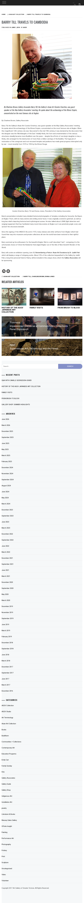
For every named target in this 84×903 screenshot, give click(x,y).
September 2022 (7, 540)
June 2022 (5, 546)
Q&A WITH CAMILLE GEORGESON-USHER (17, 380)
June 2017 (5, 679)
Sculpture (5, 862)
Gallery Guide (6, 784)
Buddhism (5, 736)
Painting (4, 832)
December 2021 (7, 558)
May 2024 (5, 498)
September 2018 (7, 649)
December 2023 (7, 510)
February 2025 (7, 461)
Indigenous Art (7, 796)
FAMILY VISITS (36, 307)
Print (3, 856)
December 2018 (7, 643)
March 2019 (6, 631)
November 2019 (7, 612)
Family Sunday (7, 766)
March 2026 (6, 425)
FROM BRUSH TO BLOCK (69, 307)
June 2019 (5, 624)
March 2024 (6, 504)
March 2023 (6, 528)
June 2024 (5, 492)
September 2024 (7, 480)
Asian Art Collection (11, 276)
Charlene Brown (38, 276)
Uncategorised (7, 869)
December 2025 (7, 431)
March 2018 (6, 661)
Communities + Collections (11, 742)
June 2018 (5, 655)
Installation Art (7, 802)
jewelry (4, 808)
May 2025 (5, 449)
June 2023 (5, 522)
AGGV (25, 27)
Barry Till (27, 276)
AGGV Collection (8, 706)
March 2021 (6, 576)
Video (4, 875)
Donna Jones (49, 276)
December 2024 (7, 468)
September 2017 (7, 673)
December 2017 (7, 667)
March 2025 (6, 455)
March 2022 (6, 552)
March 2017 (6, 685)
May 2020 (5, 594)
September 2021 (7, 564)
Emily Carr (5, 760)
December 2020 (7, 582)
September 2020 (7, 588)
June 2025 (5, 443)
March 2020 (6, 600)
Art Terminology (7, 718)
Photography (6, 844)
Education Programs (9, 754)
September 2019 (7, 618)
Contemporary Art (8, 748)
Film (3, 772)
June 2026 (5, 419)
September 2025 (7, 437)
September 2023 (7, 516)
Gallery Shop (6, 790)
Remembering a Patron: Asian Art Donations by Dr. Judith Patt (57, 253)
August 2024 (6, 486)
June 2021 (5, 570)
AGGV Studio (6, 712)
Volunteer (5, 881)
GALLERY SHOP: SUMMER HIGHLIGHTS (16, 405)
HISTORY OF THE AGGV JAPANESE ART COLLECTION (12, 309)
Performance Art (8, 838)
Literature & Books (8, 814)
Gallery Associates (71, 258)
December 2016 (7, 691)
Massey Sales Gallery (9, 820)
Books (4, 730)
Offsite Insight (7, 826)
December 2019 (7, 606)
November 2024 (7, 474)
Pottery (4, 850)
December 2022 (7, 534)
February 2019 (7, 637)
